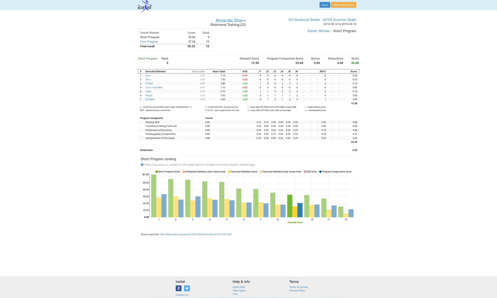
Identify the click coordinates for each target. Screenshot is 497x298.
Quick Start (239, 287)
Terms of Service (298, 287)
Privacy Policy (297, 290)
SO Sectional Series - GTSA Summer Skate (322, 19)
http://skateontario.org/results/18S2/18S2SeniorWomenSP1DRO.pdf (195, 234)
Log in (325, 4)
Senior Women (318, 30)
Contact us (182, 294)
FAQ (235, 293)
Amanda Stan (230, 20)
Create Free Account (343, 4)
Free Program (149, 41)
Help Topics (239, 290)
